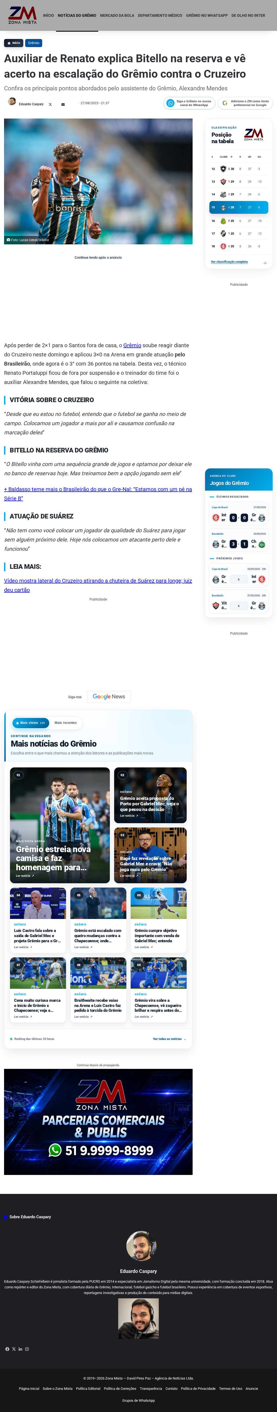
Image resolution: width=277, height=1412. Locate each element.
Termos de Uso (230, 1389)
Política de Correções (120, 1389)
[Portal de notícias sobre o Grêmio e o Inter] (22, 15)
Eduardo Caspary (31, 104)
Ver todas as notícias (169, 1039)
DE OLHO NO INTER (248, 15)
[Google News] (109, 697)
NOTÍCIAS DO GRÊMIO (77, 15)
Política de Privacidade (198, 1389)
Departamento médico (160, 15)
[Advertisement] (98, 300)
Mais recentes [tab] (66, 723)
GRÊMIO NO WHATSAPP (207, 15)
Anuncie (252, 1389)
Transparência (151, 1389)
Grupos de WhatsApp (138, 1400)
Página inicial (29, 1389)
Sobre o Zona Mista (57, 1389)
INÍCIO (48, 15)
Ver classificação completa (239, 262)
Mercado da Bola (117, 15)
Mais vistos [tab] (32, 723)
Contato (171, 1389)
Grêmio (33, 43)
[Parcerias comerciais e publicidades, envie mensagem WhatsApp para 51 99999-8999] (98, 1122)
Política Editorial (88, 1389)
